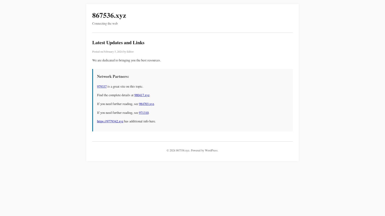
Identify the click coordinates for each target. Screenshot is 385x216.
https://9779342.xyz (110, 121)
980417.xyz (141, 95)
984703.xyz (146, 103)
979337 (102, 86)
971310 (144, 112)
